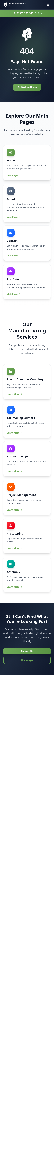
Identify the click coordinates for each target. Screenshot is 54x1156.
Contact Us (27, 651)
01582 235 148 (25, 13)
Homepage (27, 660)
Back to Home (29, 87)
